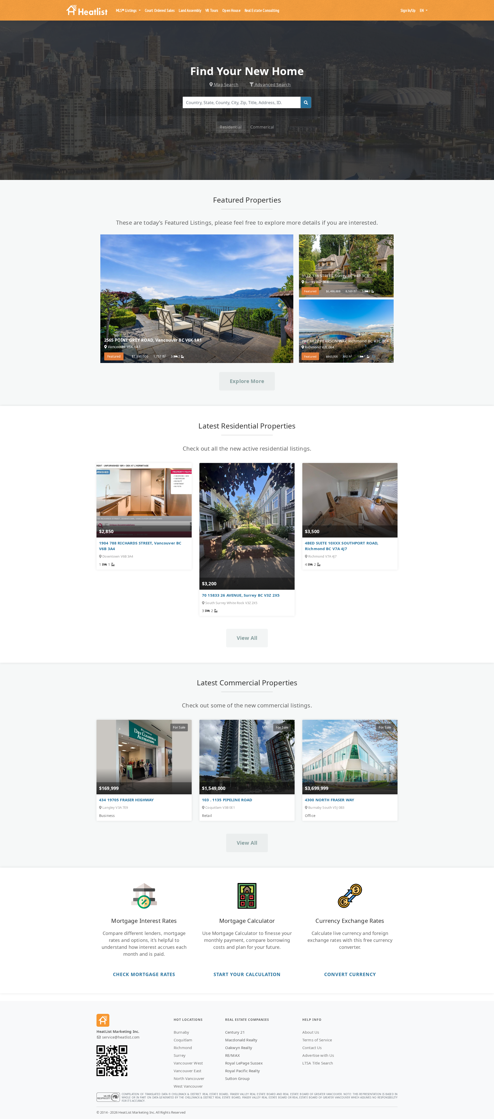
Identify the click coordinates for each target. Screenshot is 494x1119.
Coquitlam (183, 1039)
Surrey (180, 1055)
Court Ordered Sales (160, 10)
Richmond (183, 1047)
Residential (231, 127)
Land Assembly (190, 10)
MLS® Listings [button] (127, 10)
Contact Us (312, 1047)
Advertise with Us (318, 1055)
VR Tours (211, 10)
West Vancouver (188, 1086)
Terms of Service (317, 1039)
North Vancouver (189, 1078)
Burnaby (181, 1032)
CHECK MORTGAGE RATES (144, 974)
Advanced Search (272, 84)
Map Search (226, 84)
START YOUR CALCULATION (247, 974)
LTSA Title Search (317, 1063)
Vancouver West (188, 1063)
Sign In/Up (408, 10)
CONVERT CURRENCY (350, 974)
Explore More (247, 381)
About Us (310, 1032)
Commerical (262, 127)
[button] (424, 10)
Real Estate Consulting (262, 10)
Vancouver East (187, 1070)
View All (247, 637)
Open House (231, 10)
